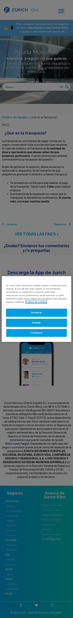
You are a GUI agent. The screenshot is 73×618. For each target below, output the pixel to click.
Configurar (36, 332)
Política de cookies (36, 302)
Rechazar (36, 312)
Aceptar (36, 322)
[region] (36, 309)
